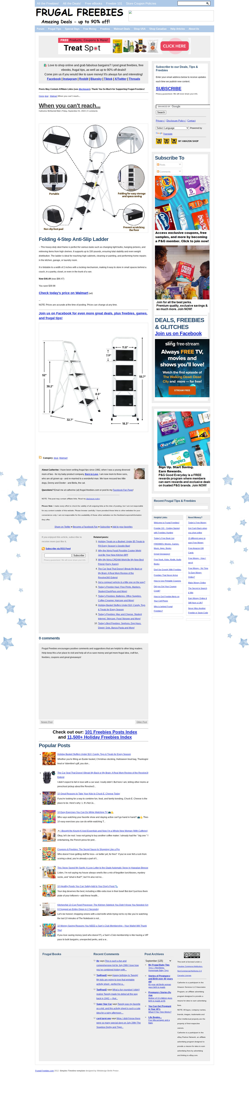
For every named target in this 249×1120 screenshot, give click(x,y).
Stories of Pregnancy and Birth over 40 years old (160, 979)
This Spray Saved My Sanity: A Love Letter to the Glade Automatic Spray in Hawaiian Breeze (102, 868)
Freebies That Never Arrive (166, 575)
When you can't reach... (69, 105)
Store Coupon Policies (141, 3)
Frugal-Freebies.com (44, 1071)
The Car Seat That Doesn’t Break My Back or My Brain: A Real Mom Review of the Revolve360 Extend (120, 573)
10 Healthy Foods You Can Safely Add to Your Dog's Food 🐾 (87, 886)
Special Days (72, 28)
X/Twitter (121, 78)
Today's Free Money (197, 523)
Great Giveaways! (162, 554)
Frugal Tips (54, 28)
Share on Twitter (63, 527)
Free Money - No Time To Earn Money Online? (198, 572)
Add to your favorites (122, 527)
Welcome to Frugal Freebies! (166, 523)
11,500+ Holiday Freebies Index (99, 737)
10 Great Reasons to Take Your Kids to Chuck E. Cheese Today (88, 793)
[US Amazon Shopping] (159, 142)
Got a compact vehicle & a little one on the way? (121, 582)
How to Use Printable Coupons (167, 581)
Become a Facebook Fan (85, 527)
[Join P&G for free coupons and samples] (182, 243)
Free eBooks (93, 3)
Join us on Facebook (178, 333)
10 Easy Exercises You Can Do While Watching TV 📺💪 (85, 812)
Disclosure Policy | (176, 120)
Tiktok (108, 78)
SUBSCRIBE (168, 88)
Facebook (54, 78)
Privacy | (160, 120)
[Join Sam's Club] (182, 312)
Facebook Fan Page (123, 490)
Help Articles (177, 28)
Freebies (105, 28)
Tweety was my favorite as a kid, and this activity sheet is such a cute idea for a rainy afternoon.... (118, 1008)
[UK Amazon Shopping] (174, 142)
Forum (40, 28)
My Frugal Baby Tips (159, 965)
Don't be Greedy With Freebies (167, 569)
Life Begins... (155, 1017)
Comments (164, 172)
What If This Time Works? (159, 1012)
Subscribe (105, 527)
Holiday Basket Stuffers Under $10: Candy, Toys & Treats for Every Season (94, 754)
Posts (162, 165)
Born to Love (91, 474)
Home (41, 96)
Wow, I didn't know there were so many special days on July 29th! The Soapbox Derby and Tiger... (118, 1022)
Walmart (53, 96)
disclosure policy (93, 499)
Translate (167, 134)
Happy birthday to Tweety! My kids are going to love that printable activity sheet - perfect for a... (117, 979)
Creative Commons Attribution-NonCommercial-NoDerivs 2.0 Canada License (190, 970)
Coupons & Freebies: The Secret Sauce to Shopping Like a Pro (88, 849)
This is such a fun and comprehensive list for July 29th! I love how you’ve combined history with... (117, 965)
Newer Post (46, 722)
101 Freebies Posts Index (111, 732)
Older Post (142, 722)
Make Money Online (197, 583)
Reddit (83, 78)
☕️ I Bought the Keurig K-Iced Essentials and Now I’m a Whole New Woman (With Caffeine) (102, 831)
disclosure (84, 89)
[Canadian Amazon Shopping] (166, 142)
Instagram (70, 78)
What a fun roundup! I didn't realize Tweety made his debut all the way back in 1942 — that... (117, 994)
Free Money (89, 28)
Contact (191, 120)
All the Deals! (72, 3)
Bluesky (96, 78)
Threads (134, 78)
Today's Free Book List (164, 538)
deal (46, 96)
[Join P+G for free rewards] (185, 487)
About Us (194, 28)
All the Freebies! (48, 3)
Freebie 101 (114, 3)
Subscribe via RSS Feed (58, 548)
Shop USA (139, 28)
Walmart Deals (122, 28)
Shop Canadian (158, 28)
